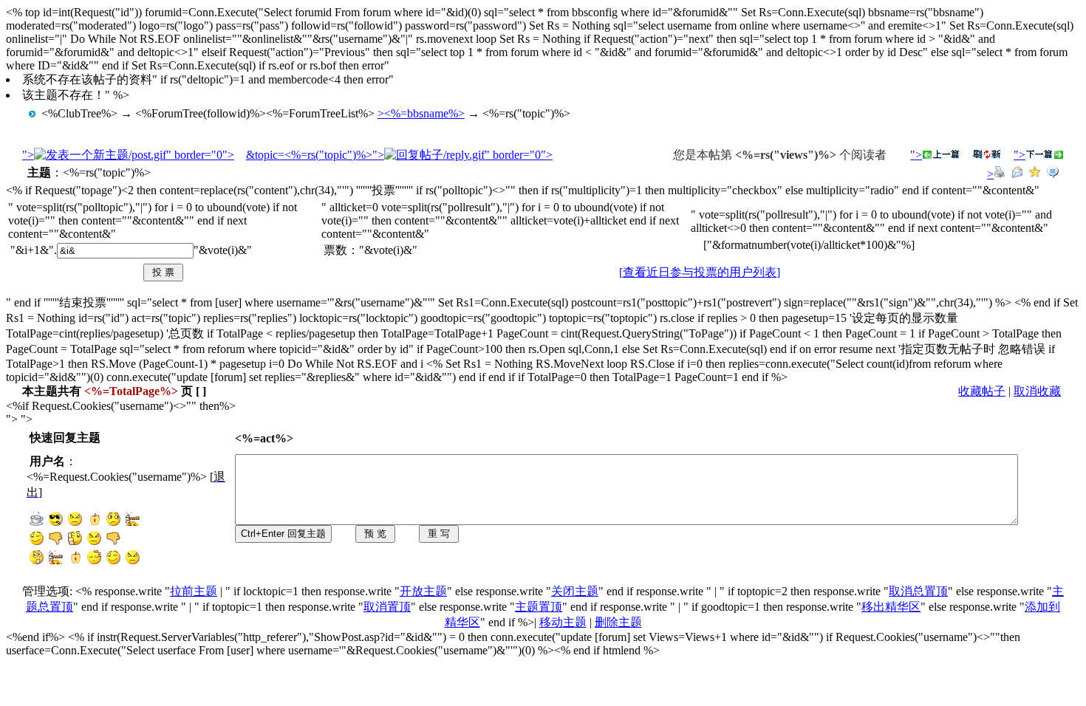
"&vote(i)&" (223, 250)
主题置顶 (538, 606)
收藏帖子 (981, 391)
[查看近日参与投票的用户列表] (699, 272)
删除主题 (618, 622)
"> (916, 154)
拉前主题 (193, 591)
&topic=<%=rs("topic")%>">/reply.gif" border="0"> (399, 154)
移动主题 (563, 622)
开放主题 (423, 591)
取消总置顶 (918, 591)
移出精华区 (891, 606)
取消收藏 (1037, 391)
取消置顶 (387, 606)
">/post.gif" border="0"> (128, 154)
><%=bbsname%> (421, 113)
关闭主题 (574, 591)
